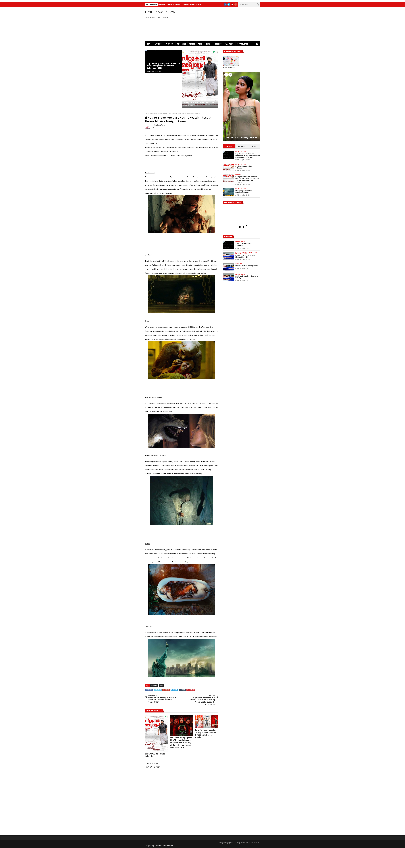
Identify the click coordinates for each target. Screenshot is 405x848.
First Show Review (160, 11)
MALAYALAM (238, 174)
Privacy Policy (240, 842)
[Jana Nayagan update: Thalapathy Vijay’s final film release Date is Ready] (206, 721)
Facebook (149, 690)
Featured (229, 44)
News (207, 44)
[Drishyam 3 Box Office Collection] (200, 79)
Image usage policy (226, 842)
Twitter (158, 690)
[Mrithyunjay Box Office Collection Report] (228, 192)
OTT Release (242, 44)
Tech (200, 44)
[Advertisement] (222, 24)
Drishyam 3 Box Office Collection (198, 102)
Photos (169, 44)
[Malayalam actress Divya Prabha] (241, 106)
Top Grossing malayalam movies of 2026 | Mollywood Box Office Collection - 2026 (163, 65)
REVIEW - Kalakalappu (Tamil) (246, 266)
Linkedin (175, 690)
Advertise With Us (252, 842)
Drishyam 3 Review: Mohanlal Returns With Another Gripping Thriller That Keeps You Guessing (247, 179)
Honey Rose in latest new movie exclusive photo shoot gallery (246, 253)
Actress (241, 146)
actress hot (238, 264)
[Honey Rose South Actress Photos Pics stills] (228, 256)
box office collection (240, 152)
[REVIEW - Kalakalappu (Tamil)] (228, 267)
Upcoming (181, 44)
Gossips (218, 44)
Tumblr (183, 690)
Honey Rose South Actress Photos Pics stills (245, 256)
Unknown (150, 71)
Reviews (158, 44)
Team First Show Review (164, 845)
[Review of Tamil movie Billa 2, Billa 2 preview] (228, 277)
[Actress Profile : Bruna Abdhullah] (228, 245)
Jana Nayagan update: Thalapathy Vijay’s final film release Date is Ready (205, 733)
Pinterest (192, 690)
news (151, 113)
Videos (192, 44)
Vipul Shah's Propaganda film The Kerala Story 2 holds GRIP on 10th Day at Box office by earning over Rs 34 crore (181, 742)
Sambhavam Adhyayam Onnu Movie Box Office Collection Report (169, 4)
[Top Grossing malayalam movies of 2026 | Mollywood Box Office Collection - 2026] (228, 155)
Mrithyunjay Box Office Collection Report (244, 192)
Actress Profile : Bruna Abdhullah (243, 245)
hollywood (154, 686)
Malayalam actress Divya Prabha (241, 137)
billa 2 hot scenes (240, 242)
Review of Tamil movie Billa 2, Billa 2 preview (246, 277)
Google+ (167, 690)
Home (149, 44)
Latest (229, 146)
